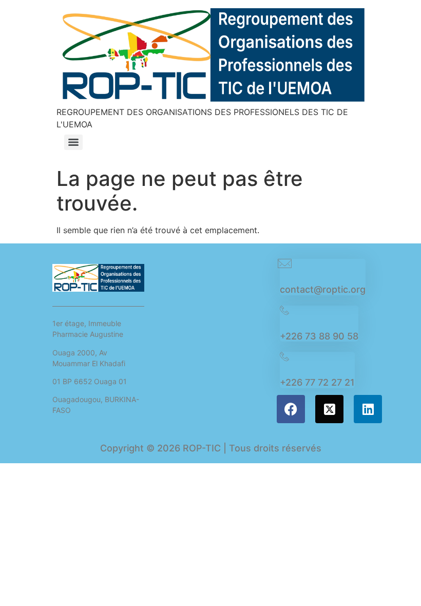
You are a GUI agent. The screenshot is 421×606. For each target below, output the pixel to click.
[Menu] (73, 142)
